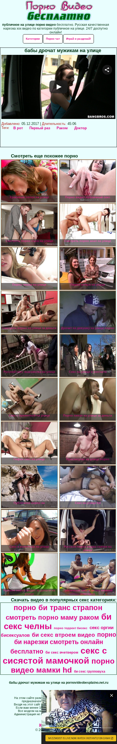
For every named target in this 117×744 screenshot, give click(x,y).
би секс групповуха (89, 671)
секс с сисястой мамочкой (55, 656)
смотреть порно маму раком (52, 617)
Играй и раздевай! (78, 38)
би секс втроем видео (63, 635)
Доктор (80, 128)
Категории (33, 38)
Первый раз (39, 128)
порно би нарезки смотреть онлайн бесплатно (63, 643)
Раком (62, 128)
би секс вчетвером (61, 652)
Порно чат (53, 38)
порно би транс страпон (58, 608)
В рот (18, 128)
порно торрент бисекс (70, 628)
